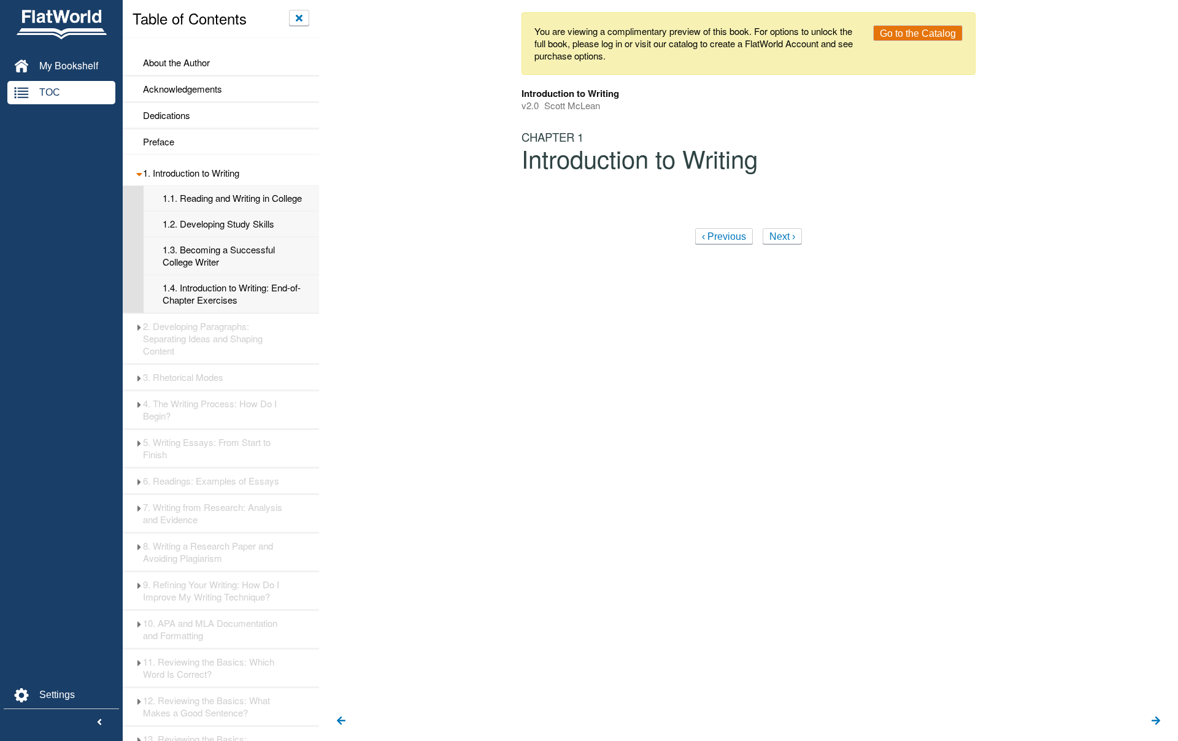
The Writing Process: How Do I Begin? (210, 409)
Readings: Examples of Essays (211, 481)
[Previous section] (341, 721)
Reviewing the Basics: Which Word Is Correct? (208, 668)
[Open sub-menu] (139, 173)
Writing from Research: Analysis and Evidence (212, 513)
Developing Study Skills (218, 224)
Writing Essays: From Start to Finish (207, 448)
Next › (782, 236)
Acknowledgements (182, 89)
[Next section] (1156, 721)
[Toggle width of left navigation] (99, 722)
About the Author (176, 62)
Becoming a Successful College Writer (219, 256)
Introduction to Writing (191, 173)
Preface (158, 142)
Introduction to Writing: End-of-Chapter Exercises (232, 294)
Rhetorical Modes (183, 377)
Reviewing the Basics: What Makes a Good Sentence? (206, 706)
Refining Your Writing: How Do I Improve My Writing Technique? (211, 590)
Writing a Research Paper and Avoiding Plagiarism (208, 552)
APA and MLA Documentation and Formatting (210, 629)
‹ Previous (724, 236)
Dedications (166, 115)
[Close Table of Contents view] (299, 18)
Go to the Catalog (918, 33)
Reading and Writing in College (232, 198)
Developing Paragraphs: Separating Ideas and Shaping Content (203, 338)
